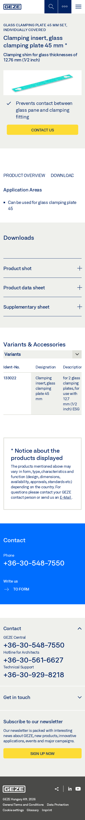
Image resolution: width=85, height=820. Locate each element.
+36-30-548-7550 (33, 563)
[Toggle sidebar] (64, 6)
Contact (12, 628)
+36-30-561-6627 (33, 660)
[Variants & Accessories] (42, 355)
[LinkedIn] (70, 789)
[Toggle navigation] (78, 6)
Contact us (42, 130)
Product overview (24, 175)
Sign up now (42, 753)
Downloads (64, 175)
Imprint (47, 810)
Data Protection (58, 804)
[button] (56, 789)
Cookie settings (13, 810)
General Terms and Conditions (23, 804)
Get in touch (16, 697)
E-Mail (66, 497)
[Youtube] (78, 789)
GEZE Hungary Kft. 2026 (19, 799)
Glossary (33, 810)
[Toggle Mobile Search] (51, 6)
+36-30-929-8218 (33, 674)
